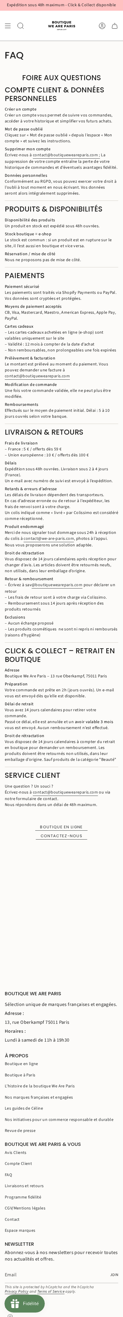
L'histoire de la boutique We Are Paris (40, 1086)
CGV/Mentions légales (25, 1208)
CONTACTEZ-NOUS (61, 836)
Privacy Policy (17, 1291)
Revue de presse (20, 1131)
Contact (12, 1220)
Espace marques (20, 1231)
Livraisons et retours (24, 1186)
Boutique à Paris (20, 1075)
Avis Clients (16, 1153)
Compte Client (18, 1164)
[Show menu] (8, 26)
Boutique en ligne (61, 827)
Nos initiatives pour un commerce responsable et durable (59, 1120)
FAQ (8, 1175)
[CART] (114, 26)
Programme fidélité (23, 1197)
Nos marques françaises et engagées (39, 1097)
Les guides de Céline (24, 1108)
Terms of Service (50, 1291)
